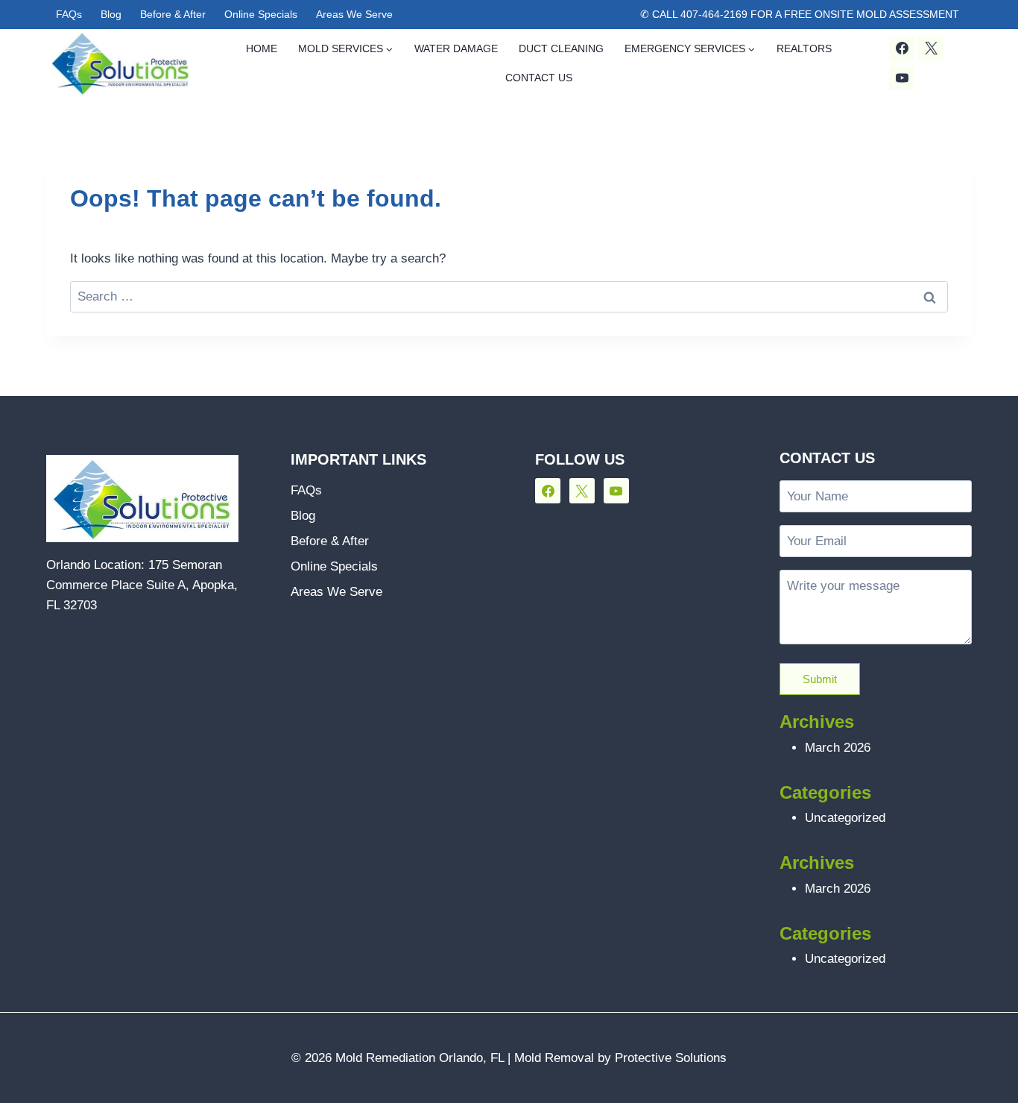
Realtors (804, 48)
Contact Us (538, 78)
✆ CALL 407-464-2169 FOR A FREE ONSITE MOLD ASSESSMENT (799, 14)
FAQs (69, 14)
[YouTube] (901, 77)
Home (261, 48)
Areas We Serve (354, 14)
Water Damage (456, 48)
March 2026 (837, 748)
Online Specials (260, 14)
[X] (930, 48)
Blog (111, 14)
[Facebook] (901, 48)
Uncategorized (845, 818)
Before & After (173, 14)
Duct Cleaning (561, 48)
